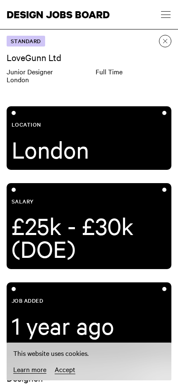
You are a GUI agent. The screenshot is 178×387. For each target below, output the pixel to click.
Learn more (29, 369)
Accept (65, 369)
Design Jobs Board (58, 14)
